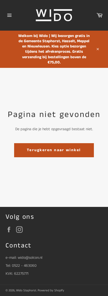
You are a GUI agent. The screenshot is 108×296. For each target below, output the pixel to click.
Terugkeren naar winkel (54, 150)
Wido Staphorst (26, 290)
